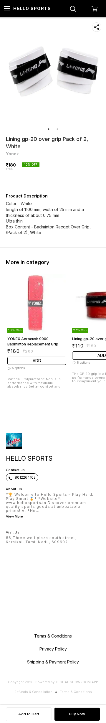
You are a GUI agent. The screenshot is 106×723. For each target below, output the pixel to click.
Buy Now (77, 714)
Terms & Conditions (76, 692)
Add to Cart (28, 714)
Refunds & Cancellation (33, 692)
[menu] (7, 9)
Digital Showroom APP (77, 682)
